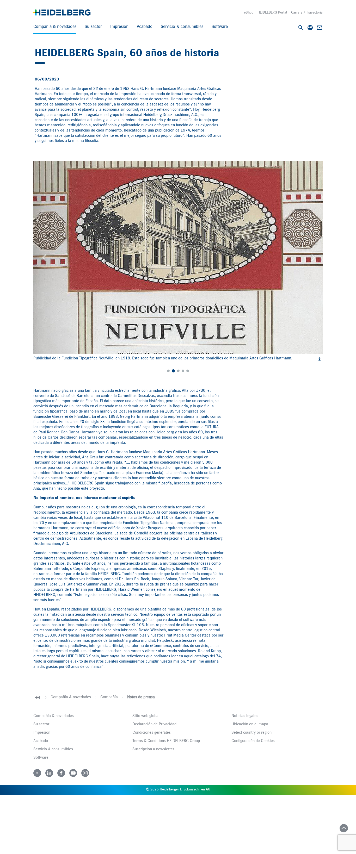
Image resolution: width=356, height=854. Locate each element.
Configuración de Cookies (253, 741)
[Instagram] (85, 773)
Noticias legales (244, 716)
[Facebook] (61, 773)
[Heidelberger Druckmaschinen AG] (61, 12)
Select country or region (251, 733)
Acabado (144, 26)
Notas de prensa (141, 697)
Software (220, 26)
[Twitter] (37, 773)
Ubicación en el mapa (249, 724)
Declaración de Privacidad (154, 724)
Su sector (93, 26)
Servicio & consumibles (182, 26)
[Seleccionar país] (310, 27)
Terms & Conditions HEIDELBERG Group (166, 741)
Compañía (109, 697)
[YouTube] (73, 773)
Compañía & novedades (54, 26)
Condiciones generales (151, 733)
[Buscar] (301, 27)
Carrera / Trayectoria (307, 12)
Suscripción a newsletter (153, 749)
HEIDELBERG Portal (272, 12)
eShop (248, 12)
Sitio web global (145, 716)
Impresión (119, 26)
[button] (52, 257)
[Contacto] (319, 27)
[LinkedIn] (49, 773)
